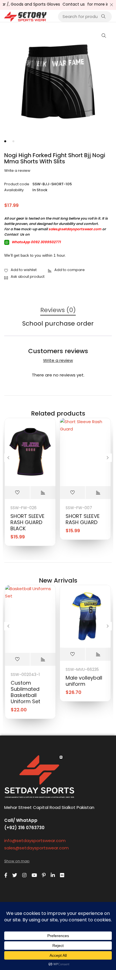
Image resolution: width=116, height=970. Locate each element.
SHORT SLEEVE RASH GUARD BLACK (27, 522)
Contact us (69, 4)
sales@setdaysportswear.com (74, 229)
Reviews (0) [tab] (58, 310)
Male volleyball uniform (84, 680)
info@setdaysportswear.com (35, 840)
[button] (104, 36)
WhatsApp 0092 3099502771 (36, 242)
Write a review (17, 170)
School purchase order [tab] (58, 324)
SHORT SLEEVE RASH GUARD (83, 519)
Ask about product (27, 276)
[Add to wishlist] (20, 270)
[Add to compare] (66, 270)
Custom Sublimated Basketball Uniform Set (25, 692)
